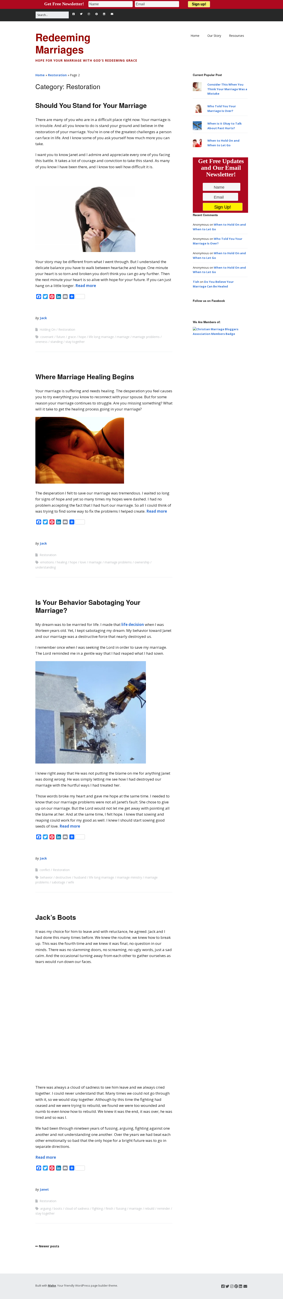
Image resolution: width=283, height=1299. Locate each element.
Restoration (57, 75)
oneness (41, 342)
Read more (85, 285)
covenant (47, 337)
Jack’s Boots (55, 917)
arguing (45, 1208)
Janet (44, 1189)
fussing (121, 1208)
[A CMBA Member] (220, 334)
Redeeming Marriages (62, 43)
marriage (123, 337)
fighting (97, 1208)
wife (71, 882)
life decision (132, 624)
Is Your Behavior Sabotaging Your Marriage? (87, 606)
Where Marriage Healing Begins (84, 376)
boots (58, 1208)
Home (195, 35)
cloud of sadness (77, 1208)
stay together (75, 342)
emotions (47, 562)
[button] (85, 219)
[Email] (112, 14)
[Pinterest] (96, 14)
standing (56, 342)
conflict (45, 870)
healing (62, 562)
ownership (142, 562)
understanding (45, 567)
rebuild (149, 1208)
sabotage (58, 882)
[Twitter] (81, 14)
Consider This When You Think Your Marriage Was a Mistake (227, 89)
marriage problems (146, 337)
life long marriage (101, 337)
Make (52, 1285)
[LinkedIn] (104, 14)
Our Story (214, 35)
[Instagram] (89, 14)
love (83, 562)
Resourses (236, 35)
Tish (196, 282)
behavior (46, 877)
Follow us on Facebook (209, 301)
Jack (43, 318)
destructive (63, 877)
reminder (163, 1208)
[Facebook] (75, 14)
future (60, 337)
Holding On (47, 329)
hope (82, 337)
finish (109, 1208)
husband (80, 877)
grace (72, 337)
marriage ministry (129, 877)
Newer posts (49, 1246)
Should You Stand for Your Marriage (91, 105)
